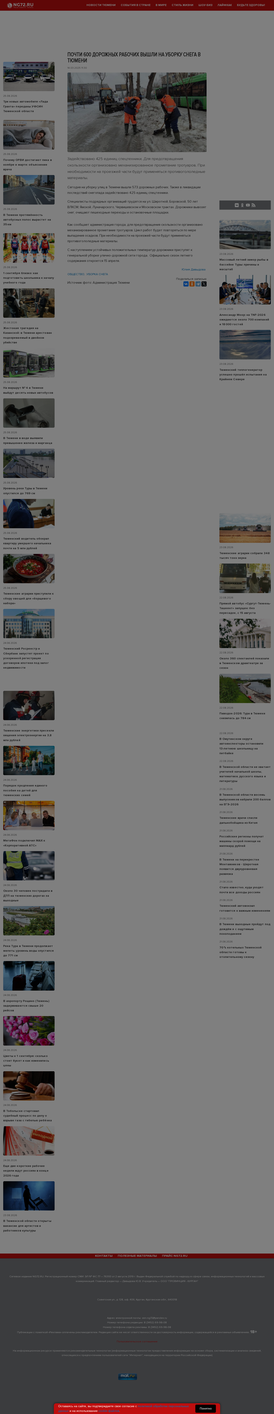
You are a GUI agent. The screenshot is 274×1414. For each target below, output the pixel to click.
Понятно (206, 1408)
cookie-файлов (108, 1411)
